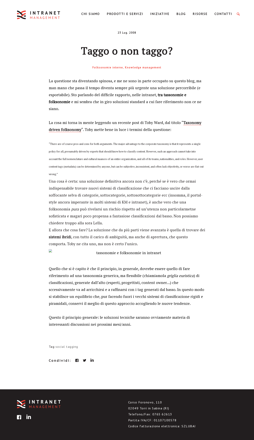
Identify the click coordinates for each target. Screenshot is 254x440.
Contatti (223, 14)
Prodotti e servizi (125, 14)
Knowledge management (143, 67)
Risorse (200, 14)
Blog (181, 14)
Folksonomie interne (107, 67)
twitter (84, 360)
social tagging (67, 347)
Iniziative (159, 14)
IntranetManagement (39, 14)
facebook (77, 360)
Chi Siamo (90, 14)
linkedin (92, 360)
